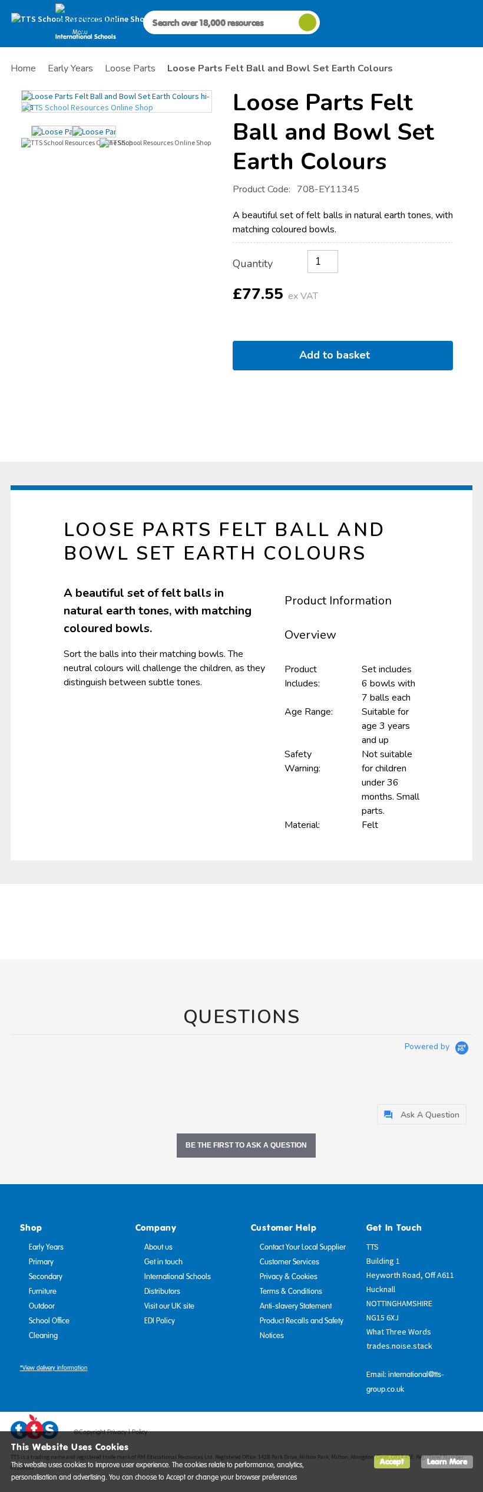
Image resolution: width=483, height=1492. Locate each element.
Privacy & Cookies (288, 1276)
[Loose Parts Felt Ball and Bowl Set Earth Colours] (116, 101)
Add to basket (337, 355)
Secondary (45, 1276)
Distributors (162, 1291)
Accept (392, 1462)
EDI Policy (159, 1321)
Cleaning (43, 1335)
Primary (41, 1262)
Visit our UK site (169, 1306)
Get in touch (163, 1262)
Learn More (447, 1462)
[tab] (422, 1114)
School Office (49, 1321)
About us (158, 1247)
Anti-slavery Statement (296, 1306)
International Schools (177, 1276)
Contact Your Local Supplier (303, 1247)
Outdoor (42, 1306)
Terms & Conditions (291, 1291)
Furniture (43, 1291)
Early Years (46, 1247)
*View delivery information (54, 1368)
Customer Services (289, 1262)
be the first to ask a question (246, 1145)
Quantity (253, 264)
